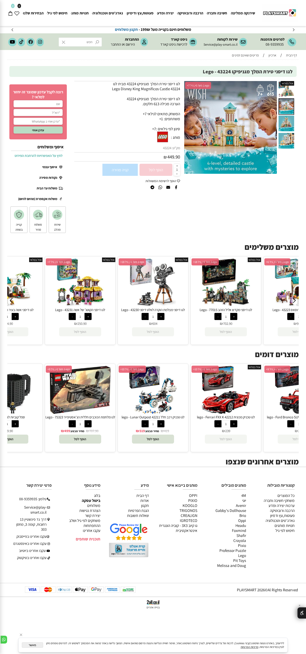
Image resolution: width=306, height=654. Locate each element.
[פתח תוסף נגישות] (301, 613)
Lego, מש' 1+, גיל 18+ (132, 262)
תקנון (145, 505)
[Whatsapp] (3, 639)
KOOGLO (190, 505)
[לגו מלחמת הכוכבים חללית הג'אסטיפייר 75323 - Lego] (80, 412)
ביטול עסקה (91, 500)
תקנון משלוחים (142, 29)
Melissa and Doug (231, 565)
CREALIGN (189, 515)
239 (227, 431)
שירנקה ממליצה (243, 13)
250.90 (82, 323)
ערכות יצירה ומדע (282, 505)
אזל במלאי (287, 83)
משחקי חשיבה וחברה (279, 500)
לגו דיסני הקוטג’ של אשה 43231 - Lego (80, 310)
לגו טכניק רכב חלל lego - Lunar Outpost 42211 (153, 417)
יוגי (244, 500)
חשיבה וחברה (217, 13)
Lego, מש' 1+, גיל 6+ (277, 262)
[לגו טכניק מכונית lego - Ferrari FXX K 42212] (226, 412)
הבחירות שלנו (33, 13)
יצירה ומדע (165, 13)
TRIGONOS (188, 510)
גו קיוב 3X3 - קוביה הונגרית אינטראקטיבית (178, 528)
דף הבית (142, 495)
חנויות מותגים (285, 525)
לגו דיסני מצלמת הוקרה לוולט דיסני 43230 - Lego (153, 310)
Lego (242, 555)
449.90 (173, 157)
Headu (240, 525)
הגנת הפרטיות (138, 510)
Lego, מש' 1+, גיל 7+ (198, 85)
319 (142, 431)
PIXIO (192, 500)
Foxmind (239, 530)
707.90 (93, 431)
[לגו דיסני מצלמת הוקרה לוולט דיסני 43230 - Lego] (153, 305)
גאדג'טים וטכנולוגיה (107, 13)
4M (243, 495)
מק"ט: (176, 148)
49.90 (9, 431)
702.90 (227, 323)
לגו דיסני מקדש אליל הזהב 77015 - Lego (226, 310)
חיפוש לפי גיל (57, 13)
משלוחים (93, 505)
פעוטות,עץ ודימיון (140, 13)
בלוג (97, 495)
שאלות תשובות (138, 515)
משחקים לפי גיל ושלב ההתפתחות (84, 523)
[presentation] (13, 30)
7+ (154, 128)
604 (154, 323)
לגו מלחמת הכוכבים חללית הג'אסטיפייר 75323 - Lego (80, 417)
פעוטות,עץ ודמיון (282, 515)
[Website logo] (279, 11)
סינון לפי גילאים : (168, 128)
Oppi (242, 520)
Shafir (241, 535)
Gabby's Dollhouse (230, 510)
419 (166, 431)
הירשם (130, 44)
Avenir (241, 505)
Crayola (239, 540)
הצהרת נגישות (89, 510)
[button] (273, 84)
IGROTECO (188, 520)
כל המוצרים (286, 495)
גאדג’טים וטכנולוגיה (280, 520)
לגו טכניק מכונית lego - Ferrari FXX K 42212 (226, 417)
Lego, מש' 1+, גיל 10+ (132, 369)
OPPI (193, 495)
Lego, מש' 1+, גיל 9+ (58, 369)
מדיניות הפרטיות (249, 647)
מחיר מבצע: (77, 431)
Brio (242, 515)
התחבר (116, 44)
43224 (167, 148)
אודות (144, 500)
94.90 (9, 323)
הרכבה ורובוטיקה (190, 13)
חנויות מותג (80, 13)
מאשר (32, 645)
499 (67, 431)
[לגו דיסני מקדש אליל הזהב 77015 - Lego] (226, 305)
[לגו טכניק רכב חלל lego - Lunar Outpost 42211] (153, 412)
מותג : (175, 137)
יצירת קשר (92, 515)
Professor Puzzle (232, 550)
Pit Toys (239, 560)
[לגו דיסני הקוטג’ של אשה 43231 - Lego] (80, 305)
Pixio (242, 545)
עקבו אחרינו (91, 530)
